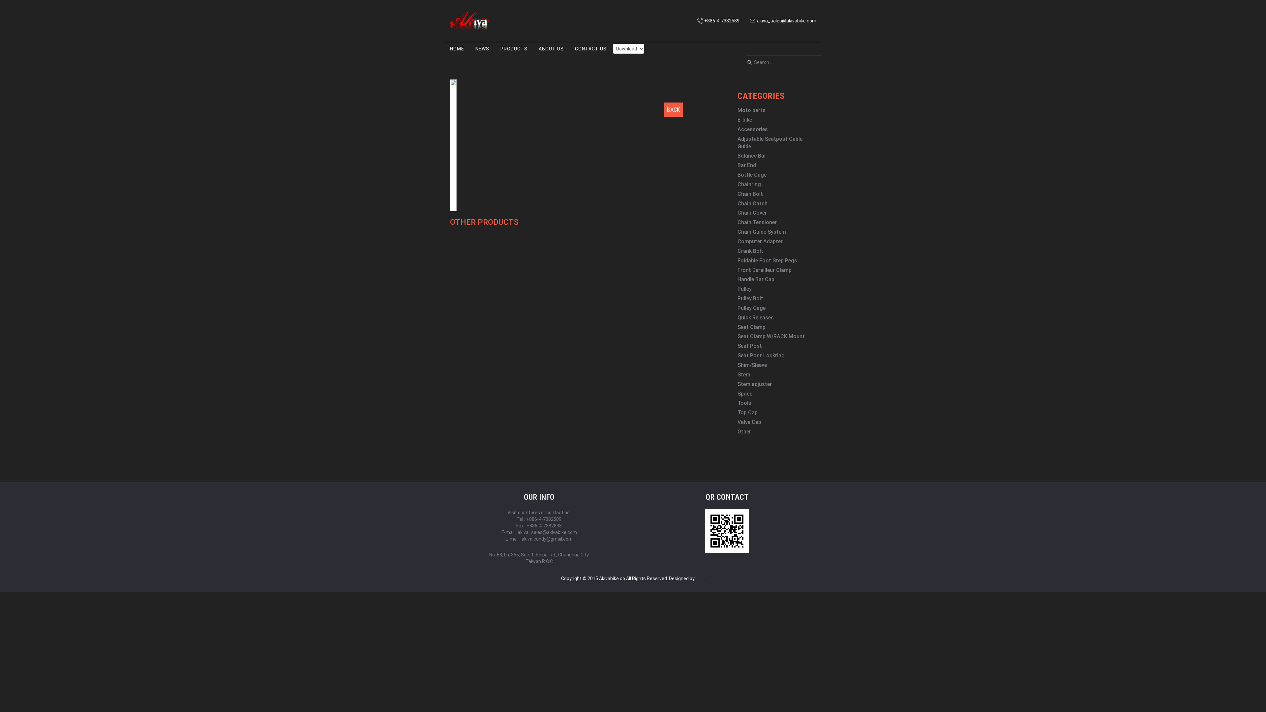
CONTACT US (591, 48)
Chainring (749, 184)
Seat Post (750, 346)
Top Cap (748, 412)
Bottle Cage (752, 175)
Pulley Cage (752, 308)
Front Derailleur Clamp (765, 270)
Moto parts (752, 110)
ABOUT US (551, 48)
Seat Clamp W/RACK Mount (771, 336)
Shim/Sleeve (752, 365)
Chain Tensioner (757, 222)
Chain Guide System (762, 232)
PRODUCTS (514, 48)
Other (744, 432)
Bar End (747, 165)
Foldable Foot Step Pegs (767, 260)
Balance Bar (752, 156)
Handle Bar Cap (756, 279)
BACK (673, 109)
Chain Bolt (750, 194)
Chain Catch (753, 203)
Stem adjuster (755, 384)
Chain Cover (752, 213)
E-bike (745, 120)
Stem (744, 374)
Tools (744, 403)
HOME (457, 48)
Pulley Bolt (750, 298)
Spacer (746, 394)
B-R (699, 578)
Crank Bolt (750, 251)
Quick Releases (756, 317)
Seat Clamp (752, 327)
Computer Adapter (760, 241)
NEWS (482, 48)
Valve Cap (749, 422)
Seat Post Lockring (761, 355)
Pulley (745, 289)
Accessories (753, 129)
